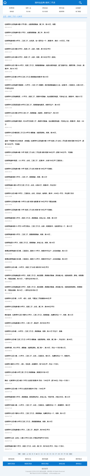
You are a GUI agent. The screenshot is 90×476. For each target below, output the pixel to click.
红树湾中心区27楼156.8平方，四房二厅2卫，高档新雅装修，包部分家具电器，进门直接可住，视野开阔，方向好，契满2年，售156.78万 (44, 67)
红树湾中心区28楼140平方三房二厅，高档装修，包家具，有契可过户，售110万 (32, 113)
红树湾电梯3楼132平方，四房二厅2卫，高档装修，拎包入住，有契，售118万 (31, 218)
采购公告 (62, 459)
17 (56, 454)
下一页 (66, 454)
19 (61, 454)
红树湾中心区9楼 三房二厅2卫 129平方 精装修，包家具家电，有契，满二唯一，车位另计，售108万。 (39, 339)
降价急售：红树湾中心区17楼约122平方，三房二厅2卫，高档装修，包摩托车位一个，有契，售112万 (39, 315)
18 (58, 454)
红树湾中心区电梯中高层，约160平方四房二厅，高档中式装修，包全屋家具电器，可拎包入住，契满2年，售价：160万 (44, 122)
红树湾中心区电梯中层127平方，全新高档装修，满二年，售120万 (27, 32)
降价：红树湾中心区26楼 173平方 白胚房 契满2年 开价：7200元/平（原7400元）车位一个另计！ (37, 380)
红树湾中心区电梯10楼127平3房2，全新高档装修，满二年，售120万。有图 (30, 24)
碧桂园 (12, 11)
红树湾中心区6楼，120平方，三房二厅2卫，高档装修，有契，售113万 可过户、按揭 (33, 331)
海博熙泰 (11, 8)
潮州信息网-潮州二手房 (45, 3)
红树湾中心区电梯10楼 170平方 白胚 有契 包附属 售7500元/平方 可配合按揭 (30, 201)
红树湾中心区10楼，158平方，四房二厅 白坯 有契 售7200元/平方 (27, 267)
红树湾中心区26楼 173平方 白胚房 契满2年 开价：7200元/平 (25, 389)
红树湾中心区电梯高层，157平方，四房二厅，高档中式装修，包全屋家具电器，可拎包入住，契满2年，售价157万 (43, 96)
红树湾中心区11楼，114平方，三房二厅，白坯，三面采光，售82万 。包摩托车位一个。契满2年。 (38, 356)
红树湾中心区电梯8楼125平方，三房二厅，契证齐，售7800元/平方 (27, 323)
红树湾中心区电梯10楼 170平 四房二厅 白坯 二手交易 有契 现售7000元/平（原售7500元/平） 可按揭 (39, 152)
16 (53, 454)
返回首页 (45, 469)
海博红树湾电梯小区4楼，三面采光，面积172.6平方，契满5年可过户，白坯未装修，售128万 (36, 259)
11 (39, 454)
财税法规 (62, 464)
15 (50, 454)
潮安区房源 (45, 464)
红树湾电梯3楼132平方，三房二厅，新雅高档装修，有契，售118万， (28, 234)
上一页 (29, 454)
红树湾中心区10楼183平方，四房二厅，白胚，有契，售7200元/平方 (28, 49)
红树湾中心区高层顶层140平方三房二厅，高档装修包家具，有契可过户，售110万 (32, 105)
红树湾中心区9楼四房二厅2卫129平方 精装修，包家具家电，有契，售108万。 (31, 132)
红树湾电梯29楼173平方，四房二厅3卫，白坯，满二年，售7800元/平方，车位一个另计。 (35, 446)
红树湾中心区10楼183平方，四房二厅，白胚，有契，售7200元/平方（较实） (31, 57)
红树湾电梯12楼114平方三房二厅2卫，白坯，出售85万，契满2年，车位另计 (30, 185)
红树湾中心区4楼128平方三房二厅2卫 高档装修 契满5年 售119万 (26, 77)
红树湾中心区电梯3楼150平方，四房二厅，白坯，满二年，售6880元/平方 (29, 306)
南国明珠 (61, 11)
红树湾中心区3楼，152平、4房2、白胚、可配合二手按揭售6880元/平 (28, 298)
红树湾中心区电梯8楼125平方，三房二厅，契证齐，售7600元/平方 (27, 430)
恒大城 (28, 11)
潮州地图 (45, 459)
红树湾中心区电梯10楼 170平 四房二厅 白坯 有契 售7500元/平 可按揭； (29, 210)
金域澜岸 (78, 8)
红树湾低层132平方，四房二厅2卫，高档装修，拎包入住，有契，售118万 (30, 242)
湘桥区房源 (11, 464)
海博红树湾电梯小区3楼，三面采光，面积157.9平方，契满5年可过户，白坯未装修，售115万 (36, 251)
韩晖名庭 (61, 8)
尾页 (70, 454)
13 (44, 454)
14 (47, 454)
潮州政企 (79, 464)
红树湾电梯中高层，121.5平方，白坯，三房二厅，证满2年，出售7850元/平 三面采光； (34, 160)
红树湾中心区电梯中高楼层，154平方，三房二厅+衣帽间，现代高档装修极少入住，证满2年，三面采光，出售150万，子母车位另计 (45, 86)
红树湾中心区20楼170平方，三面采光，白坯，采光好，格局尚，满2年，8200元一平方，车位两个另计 (39, 193)
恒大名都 (45, 11)
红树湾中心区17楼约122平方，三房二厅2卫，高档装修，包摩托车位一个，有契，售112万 (35, 413)
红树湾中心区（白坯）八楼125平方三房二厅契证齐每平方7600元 (27, 438)
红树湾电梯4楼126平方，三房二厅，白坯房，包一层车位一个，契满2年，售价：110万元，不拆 (37, 41)
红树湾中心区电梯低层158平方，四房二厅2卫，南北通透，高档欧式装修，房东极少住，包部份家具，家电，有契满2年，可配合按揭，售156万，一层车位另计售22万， (44, 277)
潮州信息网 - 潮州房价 (46, 471)
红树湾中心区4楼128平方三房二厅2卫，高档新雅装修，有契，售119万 (28, 421)
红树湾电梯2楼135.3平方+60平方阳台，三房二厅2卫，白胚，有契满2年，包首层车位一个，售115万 (38, 226)
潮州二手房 (12, 16)
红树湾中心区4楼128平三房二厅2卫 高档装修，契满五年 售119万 (27, 372)
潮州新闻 (11, 459)
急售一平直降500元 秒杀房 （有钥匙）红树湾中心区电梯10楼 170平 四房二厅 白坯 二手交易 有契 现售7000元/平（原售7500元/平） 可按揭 (44, 142)
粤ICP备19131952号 (36, 473)
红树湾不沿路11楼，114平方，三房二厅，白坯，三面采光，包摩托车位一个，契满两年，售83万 (37, 405)
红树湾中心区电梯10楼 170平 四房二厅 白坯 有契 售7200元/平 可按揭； (29, 169)
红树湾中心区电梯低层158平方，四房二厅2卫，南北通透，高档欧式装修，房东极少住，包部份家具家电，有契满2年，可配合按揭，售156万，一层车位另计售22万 (43, 288)
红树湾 (19, 16)
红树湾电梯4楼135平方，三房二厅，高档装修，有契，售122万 (26, 177)
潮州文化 (28, 459)
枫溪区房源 (28, 464)
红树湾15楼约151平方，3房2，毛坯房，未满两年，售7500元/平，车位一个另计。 (32, 364)
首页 (4, 16)
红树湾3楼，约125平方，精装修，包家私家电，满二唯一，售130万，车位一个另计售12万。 (36, 348)
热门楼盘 (78, 11)
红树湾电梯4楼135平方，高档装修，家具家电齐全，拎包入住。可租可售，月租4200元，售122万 (37, 397)
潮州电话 (79, 459)
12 (41, 454)
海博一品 (28, 8)
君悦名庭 (45, 8)
